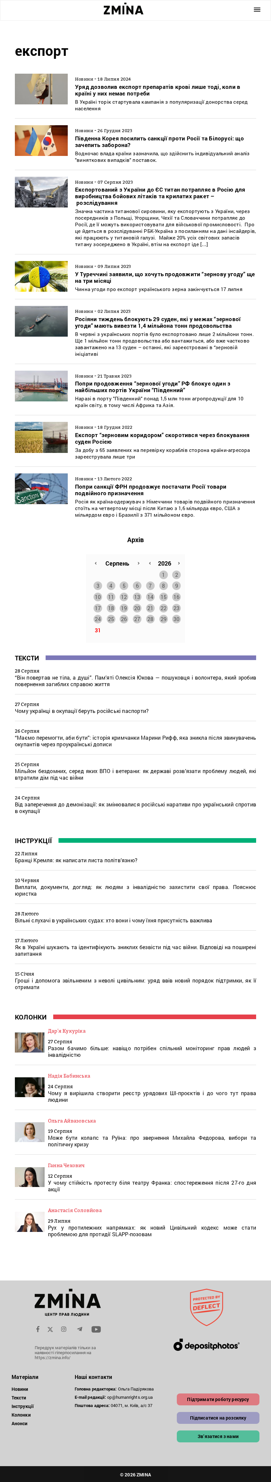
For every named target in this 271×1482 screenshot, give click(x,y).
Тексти (27, 657)
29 (164, 618)
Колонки (31, 1017)
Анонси (20, 1423)
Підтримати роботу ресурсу (218, 1399)
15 (164, 596)
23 (176, 608)
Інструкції (33, 840)
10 (98, 596)
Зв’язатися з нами (218, 1436)
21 (150, 608)
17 (98, 608)
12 (124, 596)
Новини (20, 1389)
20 (137, 608)
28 (150, 618)
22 (164, 608)
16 (176, 596)
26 (124, 618)
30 (176, 618)
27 (137, 618)
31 (98, 630)
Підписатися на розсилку (218, 1418)
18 (111, 608)
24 (98, 618)
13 (137, 596)
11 (111, 596)
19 (124, 608)
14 (150, 596)
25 (111, 618)
